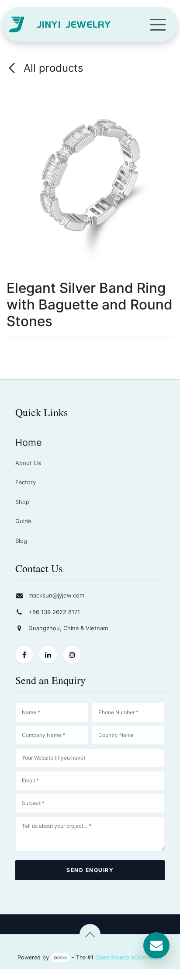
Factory (25, 482)
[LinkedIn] (48, 654)
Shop (22, 501)
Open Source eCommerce (129, 957)
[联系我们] (156, 945)
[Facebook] (24, 654)
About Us (28, 462)
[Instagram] (72, 654)
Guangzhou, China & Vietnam (68, 628)
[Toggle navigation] (158, 24)
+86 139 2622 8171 (54, 611)
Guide (23, 520)
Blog (21, 540)
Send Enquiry (90, 870)
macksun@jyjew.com (56, 595)
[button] (90, 934)
